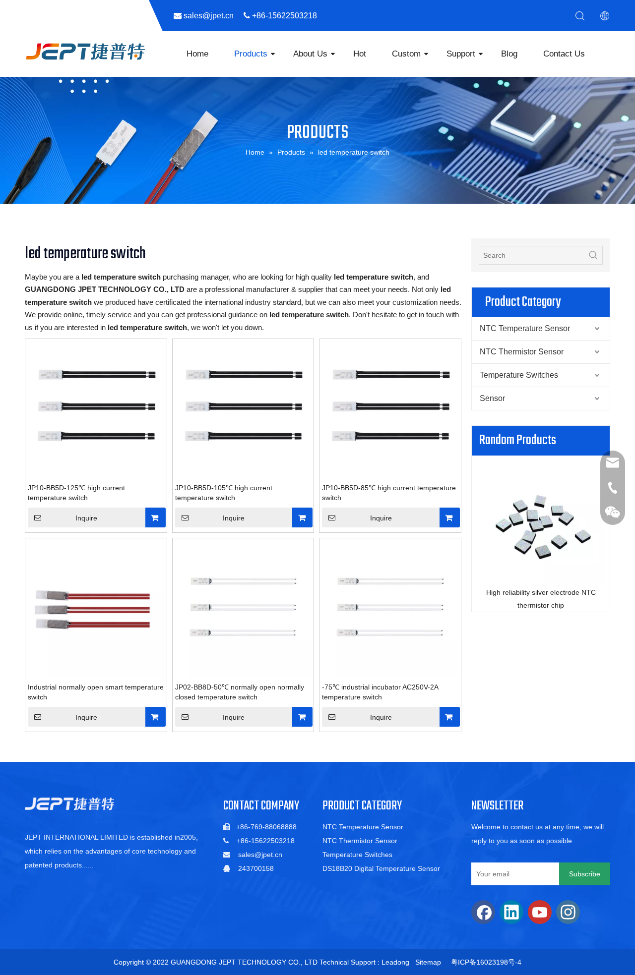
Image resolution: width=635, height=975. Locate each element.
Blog (509, 53)
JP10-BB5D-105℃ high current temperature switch (223, 493)
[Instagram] (568, 912)
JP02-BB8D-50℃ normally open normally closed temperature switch (239, 692)
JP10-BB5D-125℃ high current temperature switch (76, 493)
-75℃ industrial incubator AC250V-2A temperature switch (380, 692)
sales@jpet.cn (260, 855)
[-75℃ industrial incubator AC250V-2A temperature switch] (390, 608)
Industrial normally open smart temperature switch (96, 692)
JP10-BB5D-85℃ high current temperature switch (389, 493)
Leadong (395, 962)
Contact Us (564, 53)
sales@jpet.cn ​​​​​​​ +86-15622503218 (254, 15)
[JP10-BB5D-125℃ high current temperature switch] (96, 409)
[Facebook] (483, 912)
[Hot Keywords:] (593, 255)
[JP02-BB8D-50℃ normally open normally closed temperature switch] (243, 608)
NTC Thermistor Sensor (522, 351)
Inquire (86, 518)
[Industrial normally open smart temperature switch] (96, 608)
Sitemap (428, 962)
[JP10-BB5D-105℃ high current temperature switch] (243, 409)
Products (250, 53)
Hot (359, 53)
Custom (406, 53)
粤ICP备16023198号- (484, 962)
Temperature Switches (519, 375)
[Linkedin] (511, 912)
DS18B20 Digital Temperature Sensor (381, 868)
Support (460, 53)
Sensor (492, 398)
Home (197, 53)
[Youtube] (540, 912)
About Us (310, 53)
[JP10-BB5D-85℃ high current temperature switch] (390, 409)
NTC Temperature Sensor (525, 328)
